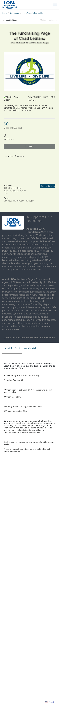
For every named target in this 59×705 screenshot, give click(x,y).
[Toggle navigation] (55, 5)
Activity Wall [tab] (30, 348)
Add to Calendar (48, 186)
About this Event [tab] (12, 348)
